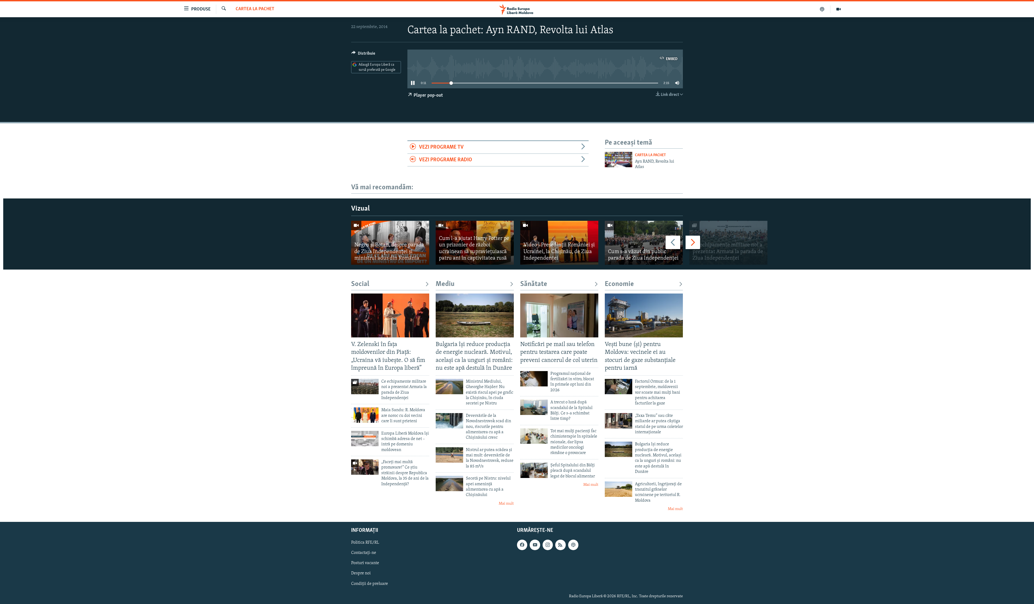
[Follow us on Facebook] (522, 545)
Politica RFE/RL (365, 542)
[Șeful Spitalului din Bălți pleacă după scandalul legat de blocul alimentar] (534, 470)
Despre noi (361, 573)
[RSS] (560, 545)
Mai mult (506, 504)
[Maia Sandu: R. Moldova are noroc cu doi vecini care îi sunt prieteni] (365, 415)
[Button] (363, 55)
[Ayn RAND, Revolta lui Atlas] (618, 159)
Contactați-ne (363, 553)
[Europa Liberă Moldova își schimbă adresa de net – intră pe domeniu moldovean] (365, 438)
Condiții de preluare (369, 583)
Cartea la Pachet (255, 9)
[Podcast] (822, 9)
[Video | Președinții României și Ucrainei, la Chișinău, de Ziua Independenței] (559, 243)
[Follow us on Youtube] (535, 545)
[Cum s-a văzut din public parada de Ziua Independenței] (644, 243)
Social (360, 284)
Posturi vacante (365, 563)
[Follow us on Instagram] (548, 545)
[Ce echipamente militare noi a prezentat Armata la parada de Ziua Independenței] (728, 243)
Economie (619, 284)
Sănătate (533, 284)
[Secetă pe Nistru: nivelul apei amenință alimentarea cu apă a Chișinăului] (449, 483)
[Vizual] (838, 9)
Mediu (445, 284)
